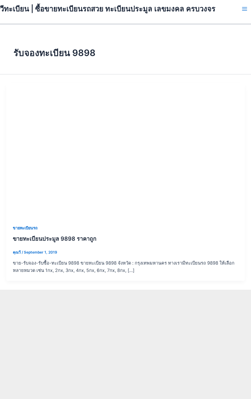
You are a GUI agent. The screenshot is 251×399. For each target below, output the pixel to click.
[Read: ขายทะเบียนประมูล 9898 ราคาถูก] (125, 150)
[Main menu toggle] (244, 8)
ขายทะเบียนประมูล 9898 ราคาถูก (54, 238)
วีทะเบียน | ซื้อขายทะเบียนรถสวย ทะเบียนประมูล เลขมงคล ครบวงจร (107, 8)
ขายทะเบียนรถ (25, 228)
